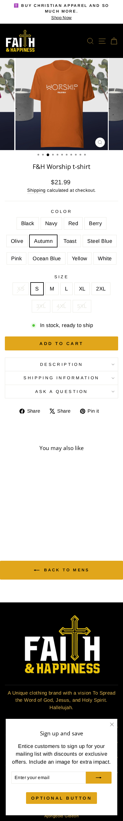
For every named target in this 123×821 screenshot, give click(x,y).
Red (73, 223)
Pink (16, 258)
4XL (61, 306)
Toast (70, 241)
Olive (17, 241)
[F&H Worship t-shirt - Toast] (10, 527)
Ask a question (61, 391)
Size (61, 277)
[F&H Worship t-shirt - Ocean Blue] (29, 527)
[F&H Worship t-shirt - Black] (10, 521)
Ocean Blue (47, 258)
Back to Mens (66, 570)
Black (27, 223)
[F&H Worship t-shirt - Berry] (29, 521)
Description (61, 364)
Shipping (36, 190)
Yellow (79, 258)
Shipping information (61, 378)
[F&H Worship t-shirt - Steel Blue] (16, 527)
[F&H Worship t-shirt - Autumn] (43, 521)
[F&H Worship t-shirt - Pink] (23, 527)
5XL (82, 306)
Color (61, 211)
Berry (95, 223)
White (105, 258)
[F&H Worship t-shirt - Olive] (36, 521)
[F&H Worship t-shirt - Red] (23, 521)
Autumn (43, 241)
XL (82, 289)
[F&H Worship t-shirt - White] (43, 527)
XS (20, 289)
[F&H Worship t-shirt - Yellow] (36, 527)
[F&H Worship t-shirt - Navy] (16, 521)
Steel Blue (99, 241)
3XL (41, 306)
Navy (51, 223)
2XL (101, 289)
